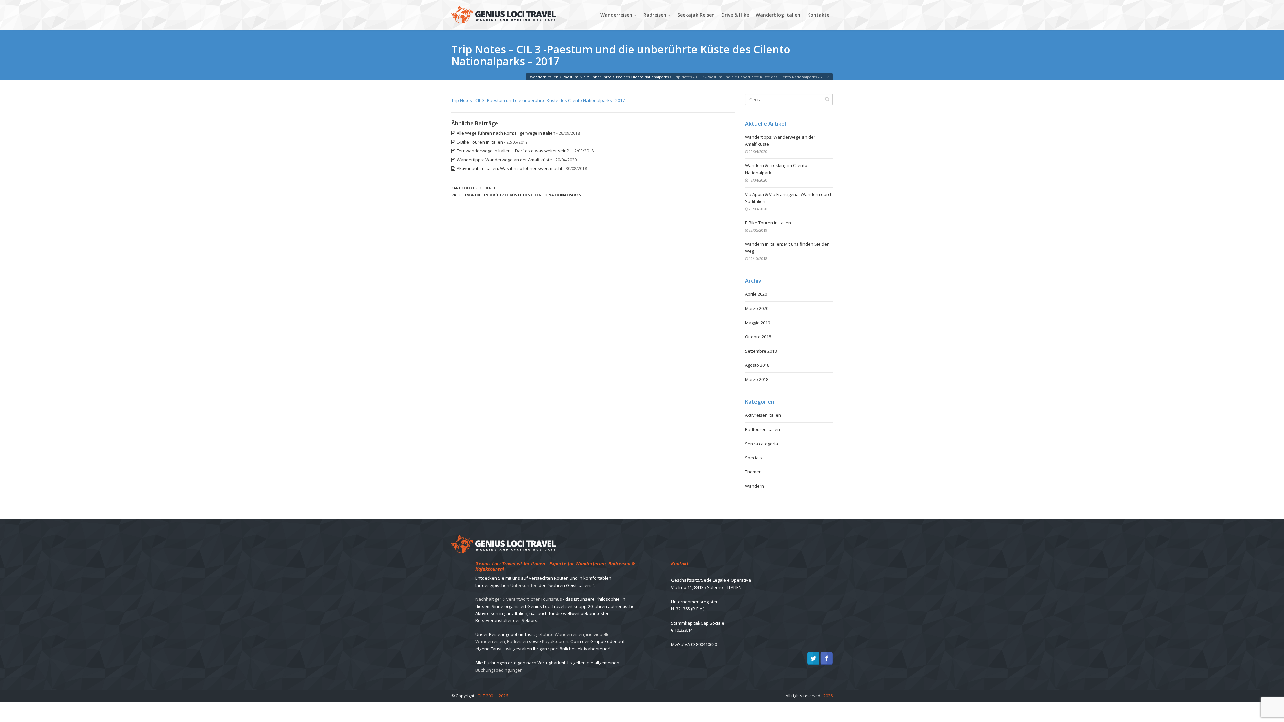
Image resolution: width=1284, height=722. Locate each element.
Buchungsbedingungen (499, 670)
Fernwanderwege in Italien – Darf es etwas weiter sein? (513, 151)
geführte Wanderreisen (560, 634)
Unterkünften (524, 585)
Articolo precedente (516, 191)
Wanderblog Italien (778, 15)
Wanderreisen (616, 15)
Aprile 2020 (756, 294)
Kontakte (818, 15)
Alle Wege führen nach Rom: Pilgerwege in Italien (506, 133)
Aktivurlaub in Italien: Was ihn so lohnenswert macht (509, 168)
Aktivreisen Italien (763, 415)
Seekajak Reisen (696, 15)
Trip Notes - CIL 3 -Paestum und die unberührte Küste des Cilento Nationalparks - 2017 (538, 100)
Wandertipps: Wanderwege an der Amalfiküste (504, 160)
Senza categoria (761, 444)
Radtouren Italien (762, 429)
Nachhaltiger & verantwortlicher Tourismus (518, 599)
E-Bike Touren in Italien (480, 142)
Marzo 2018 (756, 379)
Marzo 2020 (756, 308)
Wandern (754, 486)
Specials (753, 458)
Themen (753, 472)
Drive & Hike (735, 15)
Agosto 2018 (757, 365)
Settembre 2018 (761, 351)
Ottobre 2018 (758, 337)
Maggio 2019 (757, 323)
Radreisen (654, 15)
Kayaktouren (555, 641)
